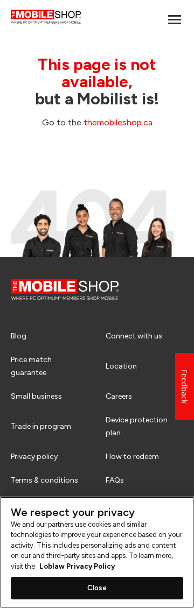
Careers (119, 396)
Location (121, 366)
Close (97, 588)
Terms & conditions (44, 480)
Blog (18, 336)
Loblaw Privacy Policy (77, 566)
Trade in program (41, 426)
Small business (36, 396)
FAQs (115, 480)
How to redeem (132, 456)
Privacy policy (34, 456)
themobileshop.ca (118, 122)
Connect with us (134, 336)
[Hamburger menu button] (174, 19)
